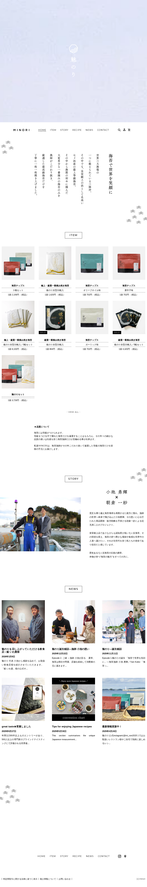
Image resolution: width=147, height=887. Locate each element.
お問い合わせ (65, 879)
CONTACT (104, 856)
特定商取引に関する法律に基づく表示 (20, 879)
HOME (41, 856)
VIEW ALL (73, 412)
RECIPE (77, 856)
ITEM (53, 856)
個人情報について (48, 879)
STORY (64, 856)
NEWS (90, 856)
